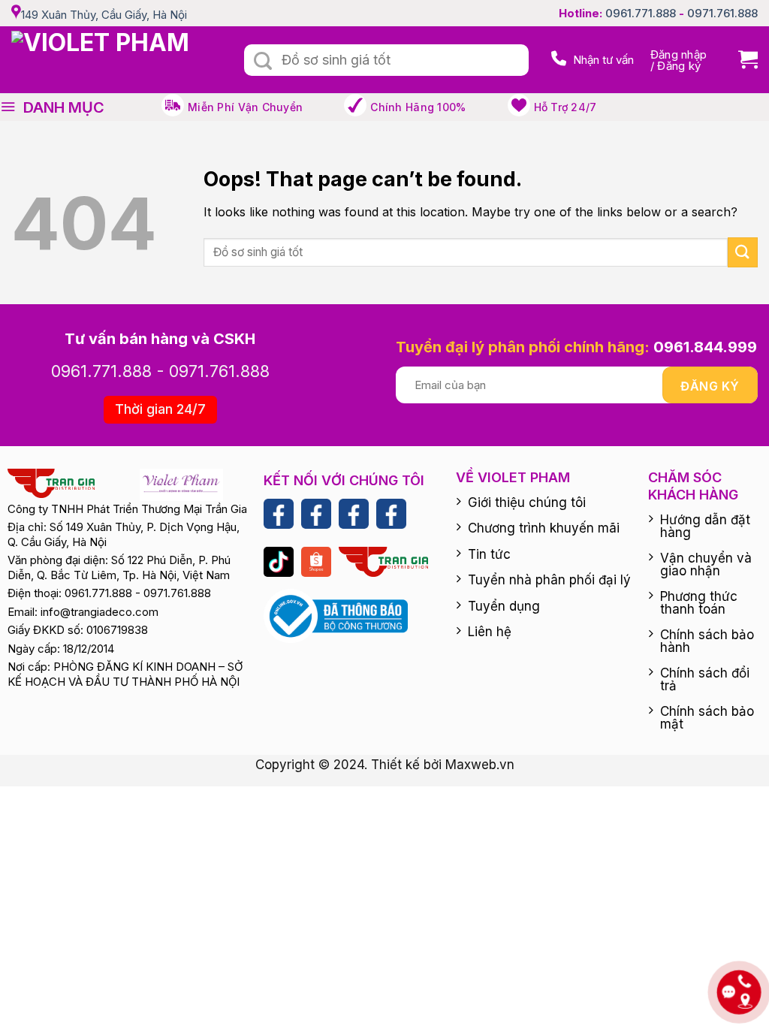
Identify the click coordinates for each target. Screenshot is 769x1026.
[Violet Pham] (116, 60)
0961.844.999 (705, 347)
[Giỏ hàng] (742, 60)
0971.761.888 (722, 13)
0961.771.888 (640, 13)
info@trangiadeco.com (99, 612)
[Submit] (263, 61)
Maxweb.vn (479, 764)
